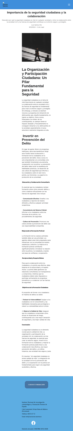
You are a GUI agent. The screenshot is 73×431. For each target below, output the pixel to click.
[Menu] (69, 4)
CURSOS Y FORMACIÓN (36, 384)
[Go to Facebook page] (33, 423)
